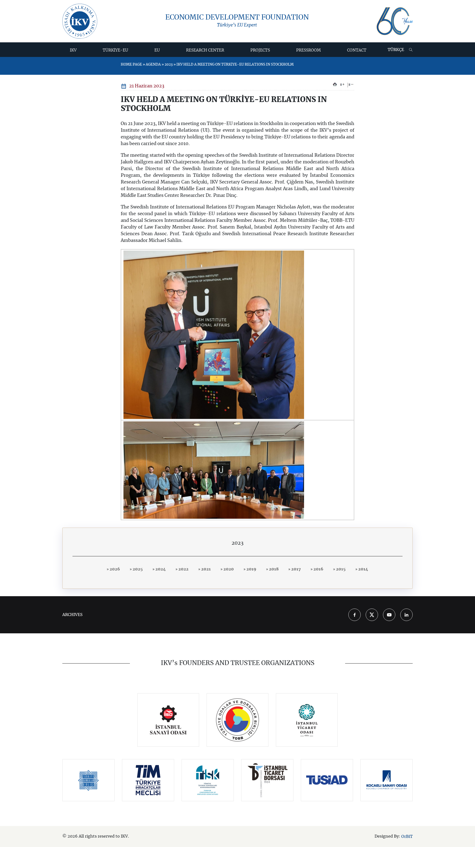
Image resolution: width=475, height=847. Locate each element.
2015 (340, 569)
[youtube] (389, 615)
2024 (160, 569)
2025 (137, 569)
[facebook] (354, 615)
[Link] (168, 720)
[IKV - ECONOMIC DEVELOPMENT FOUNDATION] (79, 21)
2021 (205, 569)
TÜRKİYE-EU (115, 50)
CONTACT (356, 50)
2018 (273, 569)
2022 (183, 569)
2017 (295, 569)
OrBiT (407, 837)
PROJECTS (260, 50)
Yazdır (335, 84)
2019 (250, 569)
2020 (228, 569)
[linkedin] (406, 615)
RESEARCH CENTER (205, 50)
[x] (372, 615)
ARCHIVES (72, 615)
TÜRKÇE (396, 50)
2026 (114, 569)
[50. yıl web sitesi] (395, 21)
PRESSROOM (308, 50)
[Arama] (411, 49)
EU (157, 50)
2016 (317, 569)
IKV (73, 50)
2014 (362, 569)
